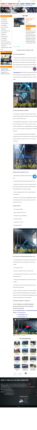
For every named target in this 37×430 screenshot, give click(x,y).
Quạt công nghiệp (4, 38)
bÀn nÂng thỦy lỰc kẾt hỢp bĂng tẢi (25, 370)
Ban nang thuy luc (23, 335)
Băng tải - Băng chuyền (4, 27)
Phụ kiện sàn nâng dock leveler (6, 43)
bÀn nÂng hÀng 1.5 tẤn (33, 362)
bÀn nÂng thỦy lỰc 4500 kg (25, 362)
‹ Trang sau (19, 373)
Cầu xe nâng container (4, 23)
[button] (11, 54)
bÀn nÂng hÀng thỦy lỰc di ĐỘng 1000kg (33, 370)
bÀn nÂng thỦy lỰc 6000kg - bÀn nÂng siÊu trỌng (25, 354)
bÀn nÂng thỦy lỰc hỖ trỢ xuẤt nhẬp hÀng (33, 354)
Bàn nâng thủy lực (4, 17)
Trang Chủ (2, 13)
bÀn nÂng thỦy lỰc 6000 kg (17, 362)
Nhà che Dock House (4, 36)
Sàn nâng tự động (4, 19)
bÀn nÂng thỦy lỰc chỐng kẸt (25, 346)
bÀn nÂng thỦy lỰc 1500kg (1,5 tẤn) (33, 346)
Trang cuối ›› (20, 374)
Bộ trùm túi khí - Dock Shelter (5, 41)
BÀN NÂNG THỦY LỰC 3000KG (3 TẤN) (11, 13)
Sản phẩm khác (3, 45)
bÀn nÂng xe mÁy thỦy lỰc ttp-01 (17, 346)
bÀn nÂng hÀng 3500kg (17, 369)
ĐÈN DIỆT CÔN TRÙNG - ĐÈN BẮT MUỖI (6, 48)
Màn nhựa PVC (3, 34)
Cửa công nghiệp (3, 25)
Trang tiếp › (15, 374)
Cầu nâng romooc (4, 32)
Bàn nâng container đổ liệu (5, 30)
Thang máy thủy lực (4, 21)
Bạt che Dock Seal (4, 40)
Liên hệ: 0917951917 (31, 26)
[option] (15, 26)
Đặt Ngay (28, 28)
